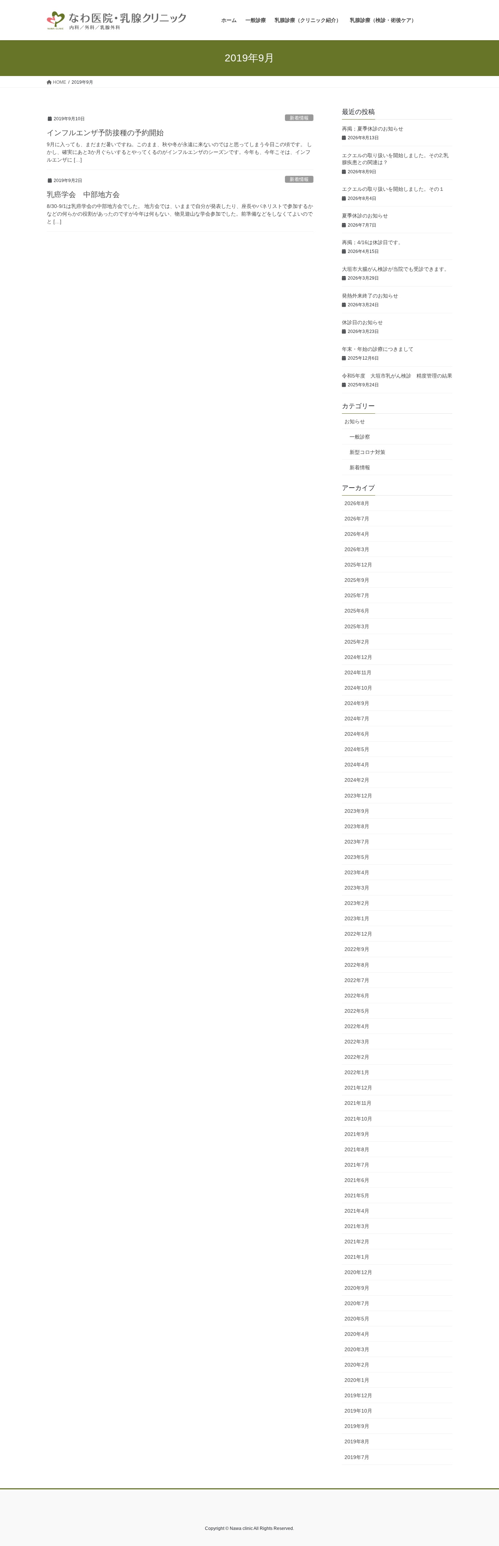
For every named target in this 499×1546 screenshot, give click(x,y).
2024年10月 (358, 688)
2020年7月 (356, 1303)
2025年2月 (356, 642)
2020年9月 (356, 1288)
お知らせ (354, 421)
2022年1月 (356, 1072)
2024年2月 (356, 780)
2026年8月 (356, 503)
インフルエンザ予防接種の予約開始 (105, 133)
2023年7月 (356, 842)
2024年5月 (356, 749)
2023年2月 (356, 903)
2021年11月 (358, 1103)
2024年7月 (356, 718)
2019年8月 (356, 1441)
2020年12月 (358, 1272)
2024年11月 (358, 672)
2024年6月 (356, 734)
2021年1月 (356, 1257)
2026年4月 (356, 534)
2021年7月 (356, 1165)
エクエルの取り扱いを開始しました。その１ (393, 189)
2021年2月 (356, 1241)
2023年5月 (356, 857)
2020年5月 (356, 1319)
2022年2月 (356, 1057)
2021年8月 (356, 1149)
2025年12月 (358, 565)
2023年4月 (356, 872)
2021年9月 (356, 1134)
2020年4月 (356, 1334)
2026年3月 (356, 549)
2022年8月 (356, 965)
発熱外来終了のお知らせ (370, 296)
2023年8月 (356, 826)
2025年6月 (356, 611)
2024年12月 (358, 657)
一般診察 (360, 437)
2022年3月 (356, 1042)
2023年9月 (356, 811)
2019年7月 (356, 1457)
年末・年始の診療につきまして (378, 349)
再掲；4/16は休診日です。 (372, 242)
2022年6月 (356, 996)
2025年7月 (356, 595)
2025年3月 (356, 626)
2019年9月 (356, 1426)
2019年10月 (358, 1411)
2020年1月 (356, 1380)
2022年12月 (358, 934)
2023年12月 (358, 796)
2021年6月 (356, 1180)
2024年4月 (356, 765)
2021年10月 (358, 1119)
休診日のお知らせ (362, 322)
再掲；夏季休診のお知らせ (372, 129)
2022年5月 (356, 1011)
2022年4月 (356, 1026)
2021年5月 (356, 1195)
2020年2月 (356, 1365)
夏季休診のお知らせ (365, 216)
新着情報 (299, 118)
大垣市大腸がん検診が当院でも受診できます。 (395, 269)
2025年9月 (356, 580)
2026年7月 (356, 519)
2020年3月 (356, 1349)
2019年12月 (358, 1395)
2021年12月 (358, 1088)
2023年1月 (356, 918)
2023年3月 (356, 888)
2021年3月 (356, 1226)
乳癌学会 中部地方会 (83, 194)
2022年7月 (356, 980)
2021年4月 (356, 1211)
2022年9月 (356, 949)
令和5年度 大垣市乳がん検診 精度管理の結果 (397, 376)
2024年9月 (356, 703)
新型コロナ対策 (367, 452)
